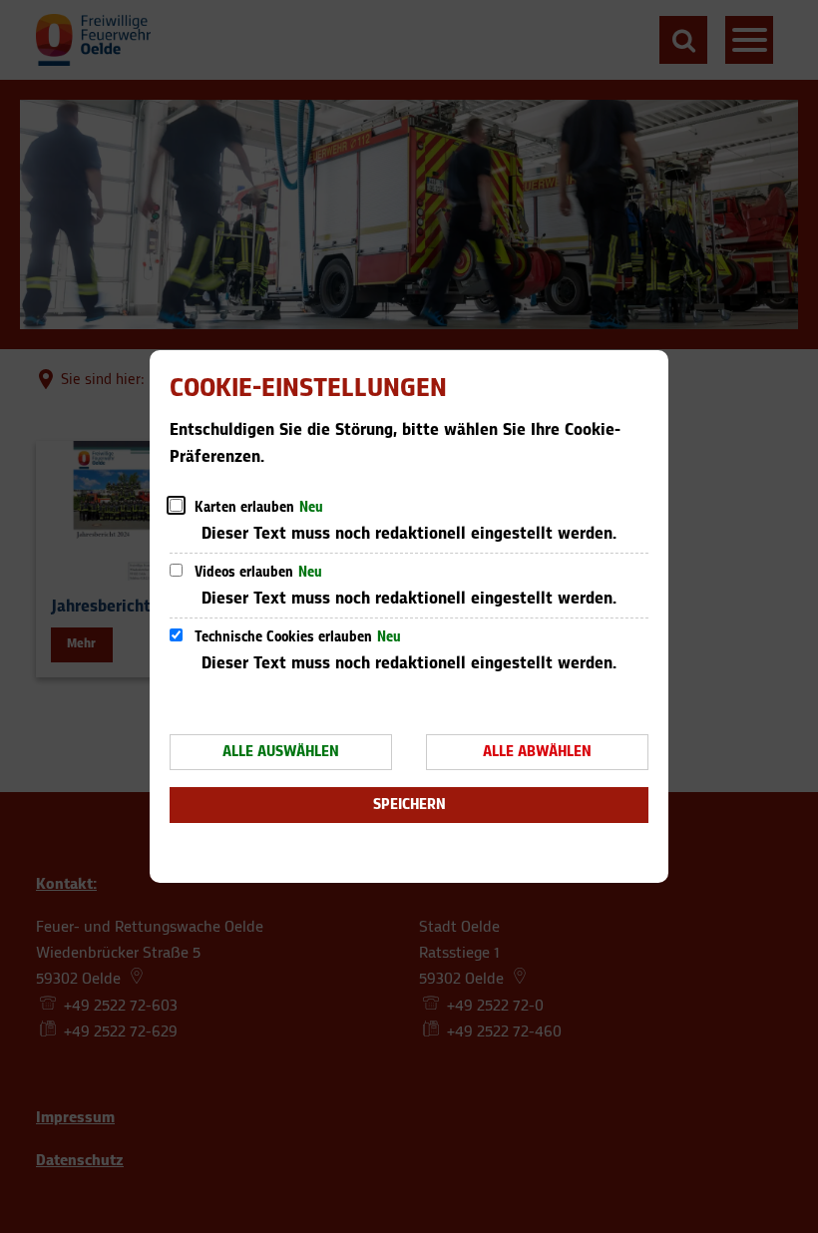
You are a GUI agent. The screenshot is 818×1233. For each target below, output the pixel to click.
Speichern (409, 804)
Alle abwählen (537, 751)
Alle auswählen (280, 751)
